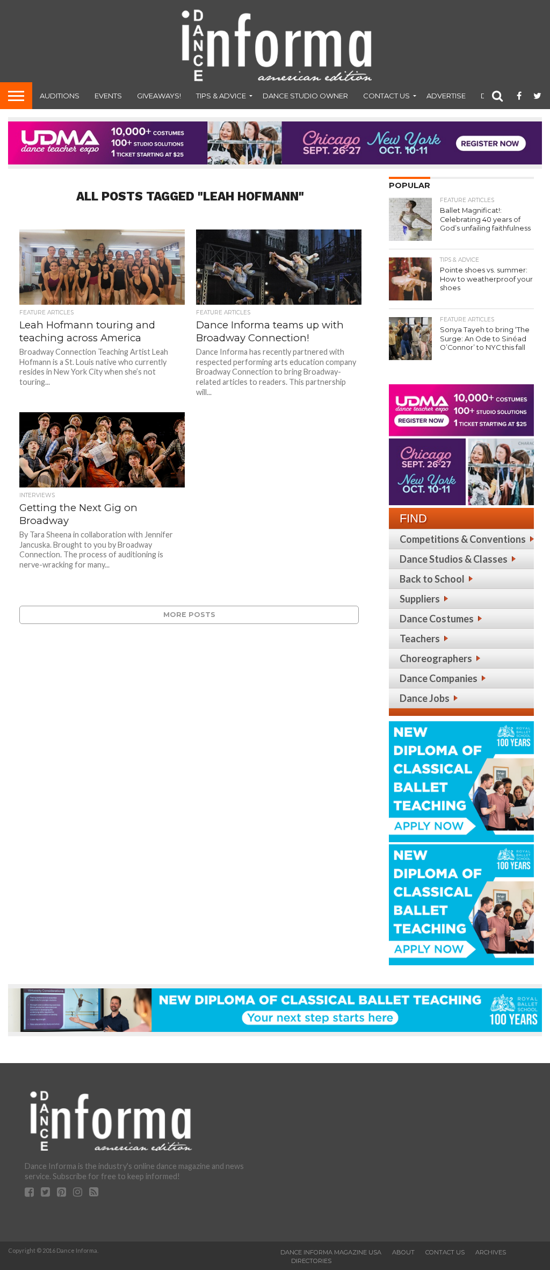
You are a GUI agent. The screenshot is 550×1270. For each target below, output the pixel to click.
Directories (311, 1261)
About (403, 1252)
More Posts (189, 615)
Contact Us (386, 95)
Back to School (432, 579)
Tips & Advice (221, 95)
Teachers (420, 638)
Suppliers (420, 599)
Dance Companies (438, 678)
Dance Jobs (425, 698)
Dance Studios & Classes (454, 559)
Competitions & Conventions (463, 539)
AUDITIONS (59, 95)
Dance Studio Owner (305, 95)
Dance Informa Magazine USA (330, 1252)
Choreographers (436, 658)
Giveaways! (159, 95)
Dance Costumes (437, 619)
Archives (490, 1252)
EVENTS (108, 95)
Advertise (446, 95)
